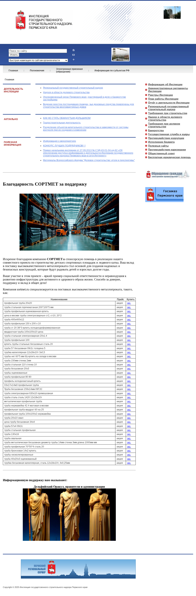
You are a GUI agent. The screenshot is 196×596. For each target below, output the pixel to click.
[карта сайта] (73, 59)
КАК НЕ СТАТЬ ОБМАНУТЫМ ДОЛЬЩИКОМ (67, 118)
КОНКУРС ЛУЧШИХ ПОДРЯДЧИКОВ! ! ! (64, 145)
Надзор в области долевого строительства (66, 92)
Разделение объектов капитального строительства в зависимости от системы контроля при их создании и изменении (85, 128)
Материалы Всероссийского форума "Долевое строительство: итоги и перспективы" (89, 160)
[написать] (73, 54)
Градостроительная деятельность (62, 122)
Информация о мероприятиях (59, 141)
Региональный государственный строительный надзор (73, 87)
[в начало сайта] (73, 50)
